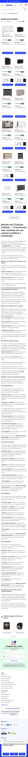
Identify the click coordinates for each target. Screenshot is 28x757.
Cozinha (5, 13)
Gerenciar (6, 754)
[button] (2, 5)
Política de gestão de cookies (19, 744)
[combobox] (14, 9)
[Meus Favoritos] (21, 5)
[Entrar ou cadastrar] (16, 5)
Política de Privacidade (8, 665)
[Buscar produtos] (25, 9)
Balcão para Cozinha (13, 13)
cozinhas (21, 371)
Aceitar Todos (22, 754)
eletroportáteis (7, 246)
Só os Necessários (14, 754)
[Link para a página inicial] (2, 13)
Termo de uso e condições (7, 745)
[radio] (26, 21)
